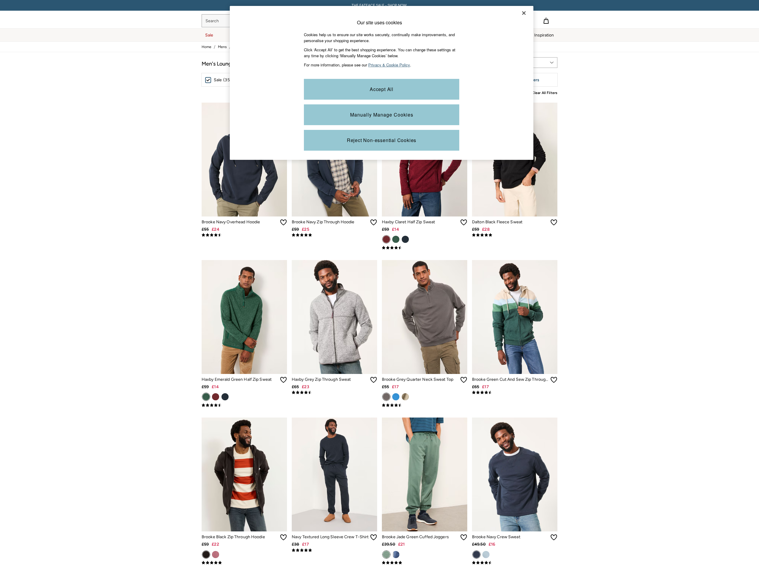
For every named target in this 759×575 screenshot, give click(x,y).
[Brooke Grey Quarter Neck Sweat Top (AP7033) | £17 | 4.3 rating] (424, 405)
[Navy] (405, 239)
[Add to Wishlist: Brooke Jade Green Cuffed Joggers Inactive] (463, 537)
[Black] (206, 554)
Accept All (381, 89)
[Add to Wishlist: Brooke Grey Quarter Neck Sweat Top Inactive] (463, 379)
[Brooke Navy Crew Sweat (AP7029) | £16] (514, 474)
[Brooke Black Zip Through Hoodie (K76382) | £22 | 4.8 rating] (244, 562)
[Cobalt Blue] (395, 396)
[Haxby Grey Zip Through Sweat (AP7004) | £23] (334, 317)
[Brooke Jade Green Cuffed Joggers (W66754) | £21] (424, 474)
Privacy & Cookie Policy (389, 65)
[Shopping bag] (546, 20)
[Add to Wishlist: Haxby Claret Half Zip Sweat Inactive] (463, 222)
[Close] (523, 13)
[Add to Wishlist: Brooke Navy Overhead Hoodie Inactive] (283, 222)
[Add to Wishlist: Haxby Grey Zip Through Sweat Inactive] (373, 379)
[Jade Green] (386, 554)
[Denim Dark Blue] (395, 554)
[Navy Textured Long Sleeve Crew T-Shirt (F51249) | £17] (334, 474)
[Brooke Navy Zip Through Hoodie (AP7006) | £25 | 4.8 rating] (334, 235)
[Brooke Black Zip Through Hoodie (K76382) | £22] (244, 474)
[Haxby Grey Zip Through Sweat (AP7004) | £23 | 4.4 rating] (334, 392)
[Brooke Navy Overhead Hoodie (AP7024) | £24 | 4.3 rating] (244, 235)
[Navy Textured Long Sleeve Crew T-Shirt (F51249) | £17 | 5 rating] (334, 550)
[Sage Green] (405, 396)
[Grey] (386, 397)
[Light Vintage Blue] (485, 554)
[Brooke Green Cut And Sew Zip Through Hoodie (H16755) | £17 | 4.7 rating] (514, 392)
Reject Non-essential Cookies (381, 140)
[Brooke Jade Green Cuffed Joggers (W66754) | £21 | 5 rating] (424, 562)
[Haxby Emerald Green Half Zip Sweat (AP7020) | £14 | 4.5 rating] (244, 405)
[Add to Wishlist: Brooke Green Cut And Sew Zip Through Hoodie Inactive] (553, 379)
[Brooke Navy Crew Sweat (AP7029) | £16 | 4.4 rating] (514, 562)
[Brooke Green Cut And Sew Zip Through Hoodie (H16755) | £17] (514, 317)
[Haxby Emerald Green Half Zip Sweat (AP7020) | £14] (244, 317)
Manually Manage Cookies (381, 114)
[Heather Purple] (215, 554)
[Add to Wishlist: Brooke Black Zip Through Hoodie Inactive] (283, 537)
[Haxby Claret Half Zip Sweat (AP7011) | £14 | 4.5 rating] (424, 248)
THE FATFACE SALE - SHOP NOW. (380, 5)
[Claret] (386, 239)
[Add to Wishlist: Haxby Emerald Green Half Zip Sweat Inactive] (283, 379)
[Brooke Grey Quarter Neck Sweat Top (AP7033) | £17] (424, 317)
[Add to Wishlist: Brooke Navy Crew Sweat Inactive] (553, 537)
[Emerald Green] (395, 239)
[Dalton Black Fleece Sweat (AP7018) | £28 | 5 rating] (514, 235)
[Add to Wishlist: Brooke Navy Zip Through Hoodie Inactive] (373, 222)
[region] (381, 83)
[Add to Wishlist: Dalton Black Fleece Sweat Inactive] (553, 222)
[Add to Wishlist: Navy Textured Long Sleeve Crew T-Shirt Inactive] (373, 537)
